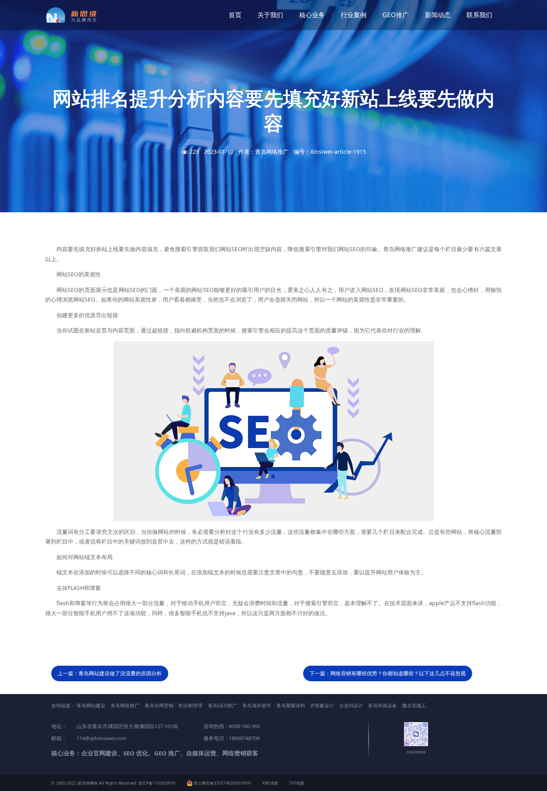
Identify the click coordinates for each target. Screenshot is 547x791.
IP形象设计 (322, 705)
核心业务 (312, 14)
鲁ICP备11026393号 (157, 783)
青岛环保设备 (382, 705)
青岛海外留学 (256, 705)
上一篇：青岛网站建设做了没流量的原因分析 (110, 673)
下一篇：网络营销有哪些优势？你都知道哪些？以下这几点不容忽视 (388, 673)
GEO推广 (395, 14)
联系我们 (479, 14)
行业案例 (353, 14)
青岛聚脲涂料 (290, 705)
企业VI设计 (351, 705)
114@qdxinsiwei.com (101, 738)
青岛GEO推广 (222, 705)
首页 (235, 14)
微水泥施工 (414, 705)
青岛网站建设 (90, 705)
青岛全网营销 (159, 705)
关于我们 (270, 14)
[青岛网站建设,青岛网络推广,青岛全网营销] (74, 15)
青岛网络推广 (125, 705)
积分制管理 (191, 705)
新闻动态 (437, 14)
